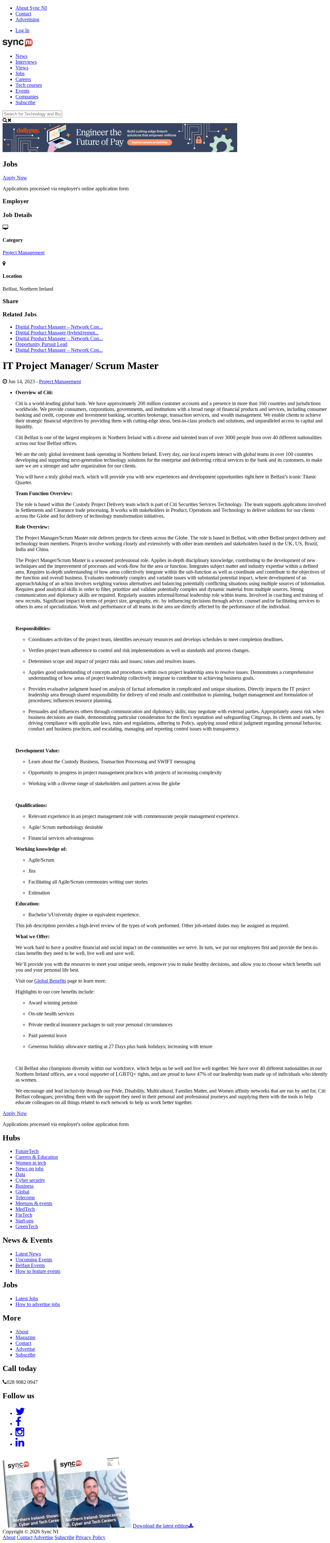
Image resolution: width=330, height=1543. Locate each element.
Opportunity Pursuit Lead (41, 344)
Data (20, 1174)
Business (24, 1186)
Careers (23, 79)
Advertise (25, 1349)
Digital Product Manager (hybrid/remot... (57, 332)
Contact (23, 13)
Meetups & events (33, 1203)
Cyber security (30, 1180)
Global (22, 1191)
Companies (26, 96)
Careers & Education (36, 1157)
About (21, 1331)
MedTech (25, 1209)
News (21, 56)
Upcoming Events (33, 1259)
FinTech (23, 1215)
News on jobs (29, 1168)
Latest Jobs (26, 1298)
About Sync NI (31, 8)
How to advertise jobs (37, 1304)
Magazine (25, 1337)
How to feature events (37, 1271)
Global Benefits (50, 981)
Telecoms (25, 1197)
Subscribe (25, 102)
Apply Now (15, 177)
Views (21, 67)
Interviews (26, 62)
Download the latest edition (161, 1526)
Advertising (27, 19)
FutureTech (27, 1151)
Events (22, 91)
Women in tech (30, 1163)
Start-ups (24, 1220)
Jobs (19, 73)
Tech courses (28, 85)
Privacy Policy (90, 1537)
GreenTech (26, 1226)
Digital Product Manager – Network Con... (59, 327)
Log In (22, 30)
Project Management (23, 252)
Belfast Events (30, 1265)
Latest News (28, 1254)
